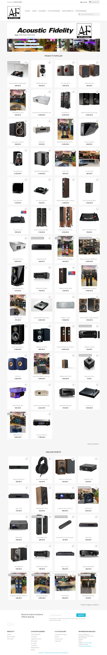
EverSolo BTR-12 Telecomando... (65, 537)
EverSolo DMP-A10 (41, 435)
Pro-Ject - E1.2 (18, 230)
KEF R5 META (65, 112)
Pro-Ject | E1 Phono (41, 200)
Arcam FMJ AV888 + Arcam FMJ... (41, 376)
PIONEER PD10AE (41, 259)
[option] (53, 37)
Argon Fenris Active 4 (18, 142)
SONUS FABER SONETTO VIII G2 (65, 200)
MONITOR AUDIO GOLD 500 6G (65, 347)
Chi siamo (42, 11)
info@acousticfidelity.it (85, 646)
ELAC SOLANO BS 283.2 (89, 200)
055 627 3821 (18, 2)
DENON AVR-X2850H (41, 288)
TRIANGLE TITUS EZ (41, 347)
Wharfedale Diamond (88, 596)
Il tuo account (60, 631)
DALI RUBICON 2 (17, 171)
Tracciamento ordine (61, 634)
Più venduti (10, 639)
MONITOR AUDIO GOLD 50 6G (89, 112)
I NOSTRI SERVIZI (80, 11)
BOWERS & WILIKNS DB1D (42, 171)
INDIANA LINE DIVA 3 (41, 83)
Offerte (9, 634)
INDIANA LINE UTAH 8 (65, 376)
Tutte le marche (54, 11)
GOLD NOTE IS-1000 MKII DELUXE (41, 112)
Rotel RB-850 (65, 596)
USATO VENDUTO (67, 11)
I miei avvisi (58, 641)
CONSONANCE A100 (17, 112)
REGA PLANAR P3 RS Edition (41, 318)
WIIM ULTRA (18, 537)
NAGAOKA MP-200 (18, 405)
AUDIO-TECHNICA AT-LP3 (89, 230)
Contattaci (34, 645)
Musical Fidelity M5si (42, 596)
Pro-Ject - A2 (89, 405)
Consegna (34, 636)
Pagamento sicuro (36, 639)
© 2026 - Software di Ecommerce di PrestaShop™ (54, 653)
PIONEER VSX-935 (89, 347)
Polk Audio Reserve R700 (65, 230)
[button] (14, 37)
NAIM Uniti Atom (17, 435)
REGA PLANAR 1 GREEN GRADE (17, 83)
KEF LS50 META (65, 83)
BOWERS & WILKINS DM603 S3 (18, 596)
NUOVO (27, 11)
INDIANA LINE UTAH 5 (42, 508)
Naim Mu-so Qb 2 (89, 376)
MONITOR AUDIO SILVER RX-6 (65, 259)
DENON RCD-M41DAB (65, 405)
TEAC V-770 (65, 171)
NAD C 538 (88, 537)
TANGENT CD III (88, 479)
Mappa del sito (35, 647)
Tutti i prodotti (93, 444)
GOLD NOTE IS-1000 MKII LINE (41, 405)
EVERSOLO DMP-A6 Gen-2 (65, 508)
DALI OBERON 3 (18, 566)
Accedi (57, 636)
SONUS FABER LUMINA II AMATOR (89, 318)
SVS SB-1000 (88, 508)
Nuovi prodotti (11, 636)
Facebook (9, 624)
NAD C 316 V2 (65, 566)
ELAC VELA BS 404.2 (17, 347)
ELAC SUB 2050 (17, 200)
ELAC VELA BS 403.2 (17, 288)
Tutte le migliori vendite (90, 605)
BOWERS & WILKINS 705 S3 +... (65, 142)
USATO (34, 11)
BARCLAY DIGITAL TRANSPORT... (89, 259)
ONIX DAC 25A (18, 318)
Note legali (34, 641)
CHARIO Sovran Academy (89, 288)
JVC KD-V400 (89, 171)
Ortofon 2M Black (89, 142)
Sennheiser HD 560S (42, 479)
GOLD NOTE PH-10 (18, 259)
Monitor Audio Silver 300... (41, 230)
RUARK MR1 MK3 (89, 83)
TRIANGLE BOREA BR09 (65, 288)
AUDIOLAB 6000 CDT (19, 479)
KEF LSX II (17, 376)
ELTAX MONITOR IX (42, 537)
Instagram (12, 624)
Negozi (33, 650)
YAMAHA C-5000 (65, 318)
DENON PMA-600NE (88, 566)
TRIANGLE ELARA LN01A (65, 479)
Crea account (59, 639)
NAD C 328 (19, 508)
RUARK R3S (41, 142)
